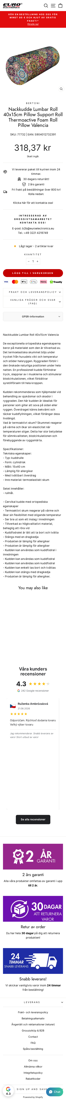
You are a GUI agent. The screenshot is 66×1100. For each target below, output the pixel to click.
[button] (54, 1092)
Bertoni (33, 103)
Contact (33, 1036)
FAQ (33, 1042)
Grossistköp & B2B (33, 1030)
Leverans (32, 1002)
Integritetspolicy (33, 1072)
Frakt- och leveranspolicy (33, 1012)
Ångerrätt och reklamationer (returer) (33, 1024)
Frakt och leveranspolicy (33, 292)
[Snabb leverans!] (33, 961)
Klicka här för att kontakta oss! (33, 202)
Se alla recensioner (33, 819)
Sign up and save (32, 1089)
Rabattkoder (33, 1078)
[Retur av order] (33, 909)
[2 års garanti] (33, 857)
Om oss (33, 1060)
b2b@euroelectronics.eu (38, 228)
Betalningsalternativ (33, 1018)
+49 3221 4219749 (36, 233)
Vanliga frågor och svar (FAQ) (33, 302)
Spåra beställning (33, 1048)
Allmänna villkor (33, 1066)
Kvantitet (33, 254)
